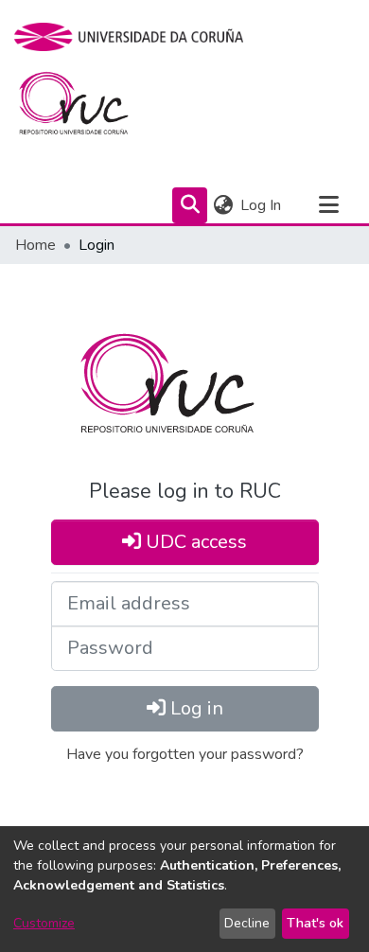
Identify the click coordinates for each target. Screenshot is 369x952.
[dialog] (184, 889)
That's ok (315, 923)
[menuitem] (223, 205)
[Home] (84, 108)
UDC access (194, 542)
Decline (247, 923)
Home (35, 245)
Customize (44, 923)
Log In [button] (261, 205)
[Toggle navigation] (328, 205)
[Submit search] (189, 205)
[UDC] (134, 37)
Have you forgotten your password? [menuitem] (185, 754)
